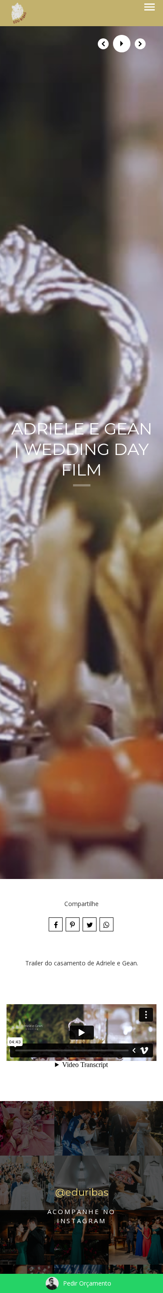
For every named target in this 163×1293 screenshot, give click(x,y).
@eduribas (81, 1193)
